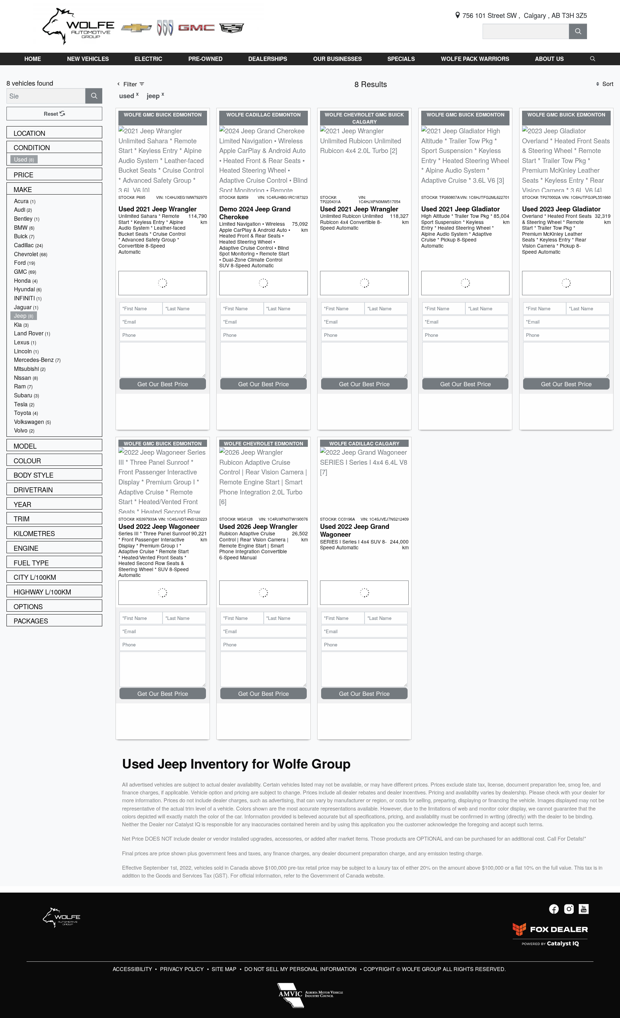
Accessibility (133, 968)
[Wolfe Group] (148, 25)
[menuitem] (56, 159)
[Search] (578, 31)
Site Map (225, 968)
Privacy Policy (182, 968)
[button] (33, 59)
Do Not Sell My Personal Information (301, 968)
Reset (52, 114)
